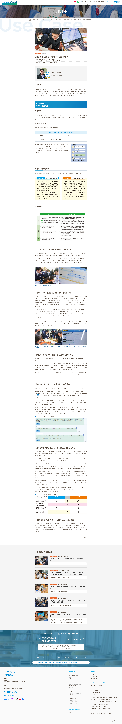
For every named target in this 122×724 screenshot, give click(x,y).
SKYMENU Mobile (74, 697)
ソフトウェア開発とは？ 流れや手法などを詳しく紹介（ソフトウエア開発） (104, 697)
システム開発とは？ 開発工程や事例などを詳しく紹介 (101, 699)
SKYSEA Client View (74, 674)
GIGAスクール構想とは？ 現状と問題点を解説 (100, 706)
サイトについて (34, 721)
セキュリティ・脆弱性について (71, 721)
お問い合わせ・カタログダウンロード (112, 4)
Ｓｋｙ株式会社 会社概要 (58, 721)
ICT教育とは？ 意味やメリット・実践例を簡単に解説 (101, 708)
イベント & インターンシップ (96, 676)
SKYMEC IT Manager (75, 685)
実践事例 (96, 4)
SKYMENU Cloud (75, 694)
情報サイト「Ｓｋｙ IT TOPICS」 (96, 685)
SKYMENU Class (73, 701)
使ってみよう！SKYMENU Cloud (100, 1)
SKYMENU (71, 691)
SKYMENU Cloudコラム (86, 1)
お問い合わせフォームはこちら (76, 639)
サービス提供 (84, 657)
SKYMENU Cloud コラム (96, 692)
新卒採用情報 (93, 674)
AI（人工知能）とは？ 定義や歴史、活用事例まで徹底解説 (101, 704)
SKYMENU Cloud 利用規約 (9, 721)
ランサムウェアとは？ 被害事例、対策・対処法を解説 (101, 713)
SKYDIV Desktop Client (74, 681)
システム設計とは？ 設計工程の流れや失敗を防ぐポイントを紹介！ (103, 701)
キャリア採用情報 (94, 678)
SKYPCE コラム (94, 688)
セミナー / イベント (68, 657)
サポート (101, 4)
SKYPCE (71, 678)
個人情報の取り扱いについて (22, 721)
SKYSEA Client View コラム (96, 690)
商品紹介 (38, 657)
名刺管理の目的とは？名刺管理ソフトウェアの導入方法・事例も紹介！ (104, 711)
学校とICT (71, 712)
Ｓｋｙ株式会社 (114, 721)
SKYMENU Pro (73, 704)
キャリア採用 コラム (94, 694)
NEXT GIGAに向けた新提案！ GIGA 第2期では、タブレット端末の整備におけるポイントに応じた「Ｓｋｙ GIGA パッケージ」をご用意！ (61, 662)
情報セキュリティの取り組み (45, 721)
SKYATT (72, 688)
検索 (110, 1)
